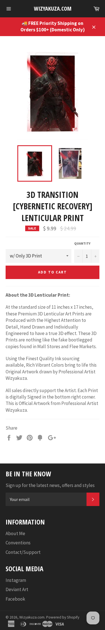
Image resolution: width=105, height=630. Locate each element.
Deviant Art (17, 589)
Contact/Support (23, 552)
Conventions (18, 543)
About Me (15, 533)
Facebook (15, 599)
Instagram (16, 580)
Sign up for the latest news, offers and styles (50, 485)
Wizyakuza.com (52, 8)
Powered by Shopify (62, 617)
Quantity (82, 243)
